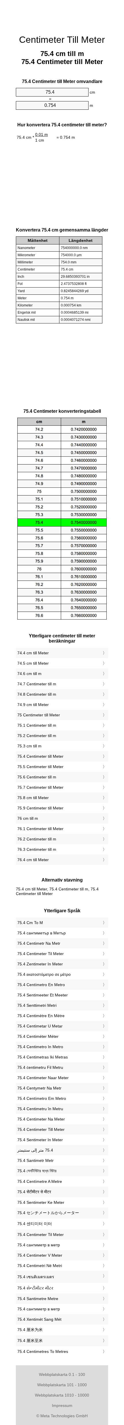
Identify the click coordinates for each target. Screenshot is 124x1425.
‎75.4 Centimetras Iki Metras (42, 1057)
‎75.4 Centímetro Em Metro (41, 1098)
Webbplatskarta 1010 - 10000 (62, 1395)
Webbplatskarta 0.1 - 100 (62, 1374)
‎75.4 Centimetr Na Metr (38, 943)
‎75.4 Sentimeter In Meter (40, 1139)
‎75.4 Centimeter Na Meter (41, 1119)
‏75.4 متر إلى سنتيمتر (35, 1150)
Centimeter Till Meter (62, 39)
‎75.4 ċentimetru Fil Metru (40, 1067)
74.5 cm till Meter (33, 663)
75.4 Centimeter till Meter (40, 756)
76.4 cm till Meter (33, 859)
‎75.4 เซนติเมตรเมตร (35, 1276)
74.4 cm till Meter (33, 653)
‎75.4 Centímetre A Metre (39, 1181)
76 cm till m (27, 818)
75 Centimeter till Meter (38, 715)
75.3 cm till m (29, 746)
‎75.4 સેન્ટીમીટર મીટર (35, 1288)
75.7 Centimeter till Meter (40, 787)
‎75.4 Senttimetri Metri (37, 1005)
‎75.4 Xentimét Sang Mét (39, 1319)
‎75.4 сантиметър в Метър (41, 933)
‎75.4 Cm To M (30, 922)
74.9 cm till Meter (33, 704)
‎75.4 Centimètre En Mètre (41, 1015)
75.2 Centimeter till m (36, 735)
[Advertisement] (62, 14)
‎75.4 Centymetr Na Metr (39, 1088)
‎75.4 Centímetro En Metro (41, 984)
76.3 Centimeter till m (36, 849)
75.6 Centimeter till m (36, 777)
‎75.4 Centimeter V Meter (39, 1255)
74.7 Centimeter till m (36, 684)
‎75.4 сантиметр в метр (38, 1245)
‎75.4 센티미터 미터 (34, 1223)
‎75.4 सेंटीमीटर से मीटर (34, 1191)
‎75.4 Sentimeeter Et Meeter (42, 995)
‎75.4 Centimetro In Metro (40, 1046)
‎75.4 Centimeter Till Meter (41, 1129)
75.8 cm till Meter (33, 797)
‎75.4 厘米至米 (30, 1340)
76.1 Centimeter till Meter (40, 828)
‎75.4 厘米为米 (30, 1329)
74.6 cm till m (29, 673)
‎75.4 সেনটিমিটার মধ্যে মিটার (37, 1170)
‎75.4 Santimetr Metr (35, 1160)
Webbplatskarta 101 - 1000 (62, 1384)
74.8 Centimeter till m (36, 694)
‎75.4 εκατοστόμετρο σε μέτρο (44, 974)
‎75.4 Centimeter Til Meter (40, 953)
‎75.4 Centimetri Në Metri (39, 1265)
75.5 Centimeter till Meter (40, 766)
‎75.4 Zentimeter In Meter (40, 964)
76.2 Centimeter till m (36, 839)
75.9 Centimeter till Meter (40, 808)
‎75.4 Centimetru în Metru (40, 1108)
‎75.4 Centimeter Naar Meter (43, 1077)
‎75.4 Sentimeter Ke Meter (40, 1202)
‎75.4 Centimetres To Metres (42, 1351)
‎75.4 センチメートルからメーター (48, 1212)
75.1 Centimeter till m (36, 725)
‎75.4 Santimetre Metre (37, 1298)
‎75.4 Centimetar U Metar (40, 1026)
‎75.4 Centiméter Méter (38, 1036)
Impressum (62, 1405)
